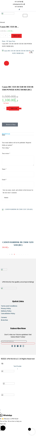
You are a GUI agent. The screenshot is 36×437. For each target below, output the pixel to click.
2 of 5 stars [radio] (4, 150)
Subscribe (18, 343)
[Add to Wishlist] (20, 108)
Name (4, 169)
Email (4, 179)
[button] (34, 15)
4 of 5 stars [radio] (8, 150)
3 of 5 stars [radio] (6, 150)
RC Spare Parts (10, 41)
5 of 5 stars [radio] (10, 150)
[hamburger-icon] (25, 15)
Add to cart (16, 36)
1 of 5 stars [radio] (2, 150)
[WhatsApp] (20, 9)
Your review (6, 153)
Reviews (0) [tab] (6, 134)
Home (3, 41)
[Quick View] (6, 249)
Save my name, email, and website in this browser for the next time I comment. (18, 191)
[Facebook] (15, 9)
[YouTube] (17, 346)
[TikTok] (19, 9)
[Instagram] (16, 9)
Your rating (6, 148)
